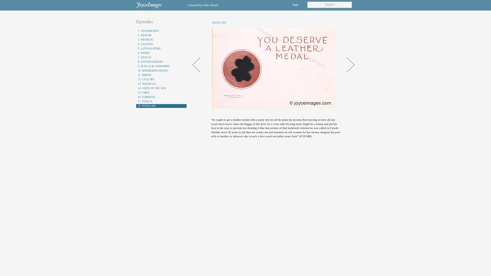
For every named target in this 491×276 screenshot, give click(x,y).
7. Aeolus (144, 57)
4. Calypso (145, 44)
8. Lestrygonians (150, 61)
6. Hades (144, 53)
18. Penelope (147, 105)
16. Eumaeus (146, 97)
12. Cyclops (146, 79)
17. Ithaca (145, 101)
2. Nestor (144, 35)
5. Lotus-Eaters (149, 48)
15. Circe (144, 92)
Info (295, 5)
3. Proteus (145, 39)
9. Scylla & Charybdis (154, 66)
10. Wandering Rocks (153, 70)
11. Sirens (144, 75)
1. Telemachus (148, 31)
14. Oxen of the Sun (152, 88)
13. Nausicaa (147, 83)
